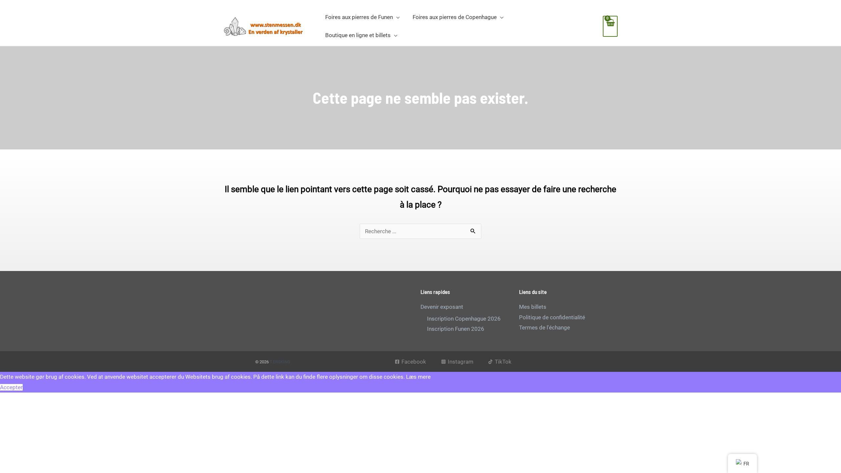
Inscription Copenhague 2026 (464, 318)
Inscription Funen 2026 (455, 329)
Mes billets (532, 307)
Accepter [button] (11, 387)
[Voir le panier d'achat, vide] (610, 26)
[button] (396, 17)
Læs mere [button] (418, 376)
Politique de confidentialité (552, 317)
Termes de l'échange (544, 327)
